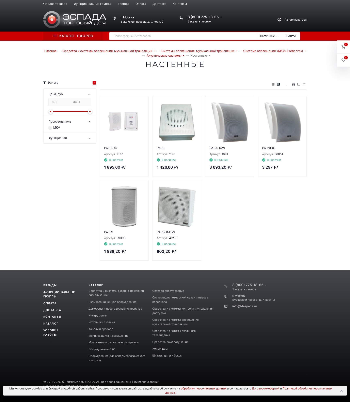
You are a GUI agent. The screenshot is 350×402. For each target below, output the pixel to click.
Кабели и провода (101, 329)
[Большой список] (278, 84)
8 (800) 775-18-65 (203, 17)
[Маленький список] (273, 84)
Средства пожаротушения (170, 342)
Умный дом (160, 348)
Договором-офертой (265, 388)
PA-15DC (110, 148)
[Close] (341, 391)
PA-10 (161, 148)
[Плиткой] (293, 84)
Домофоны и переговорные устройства (115, 308)
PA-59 (108, 232)
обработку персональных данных (203, 388)
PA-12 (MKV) (166, 232)
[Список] (298, 84)
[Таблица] (304, 84)
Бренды (50, 285)
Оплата (50, 303)
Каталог (50, 323)
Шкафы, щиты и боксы (167, 355)
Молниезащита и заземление (108, 335)
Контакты (52, 316)
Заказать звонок (199, 21)
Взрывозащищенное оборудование (113, 302)
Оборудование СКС (102, 349)
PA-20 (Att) (217, 148)
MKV (56, 127)
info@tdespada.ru (244, 306)
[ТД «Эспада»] (74, 19)
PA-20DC (268, 148)
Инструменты (98, 315)
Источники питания (102, 322)
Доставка (52, 310)
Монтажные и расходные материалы (114, 342)
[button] (343, 47)
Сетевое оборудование (168, 290)
